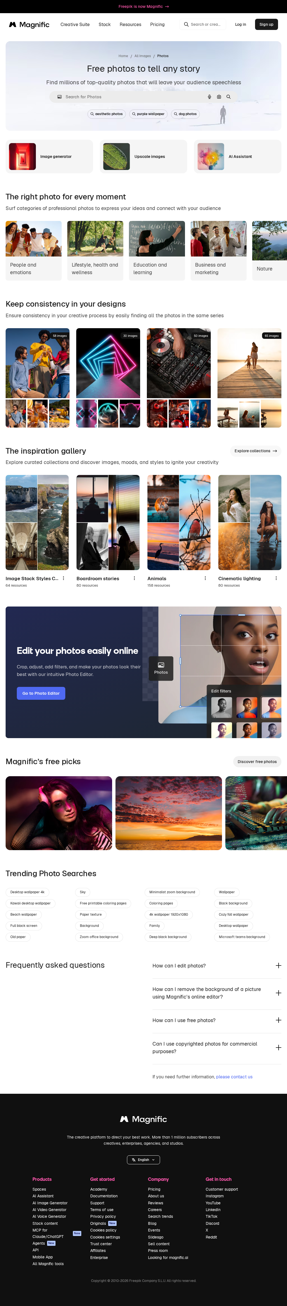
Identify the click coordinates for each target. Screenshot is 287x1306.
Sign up (267, 24)
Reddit (211, 1237)
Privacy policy (103, 1216)
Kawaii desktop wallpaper (30, 903)
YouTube (213, 1202)
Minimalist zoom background (172, 892)
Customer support (222, 1189)
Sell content (159, 1243)
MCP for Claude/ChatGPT (56, 1233)
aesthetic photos (109, 114)
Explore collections (252, 450)
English (143, 1160)
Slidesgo (155, 1237)
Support (97, 1202)
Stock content (45, 1223)
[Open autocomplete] (57, 97)
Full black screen (23, 925)
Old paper (18, 937)
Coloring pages (161, 903)
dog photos (188, 114)
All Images (143, 56)
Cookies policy (103, 1230)
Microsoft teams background (242, 937)
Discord (212, 1223)
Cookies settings (105, 1237)
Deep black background (168, 937)
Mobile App (43, 1257)
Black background (233, 903)
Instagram (215, 1195)
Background (89, 925)
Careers (155, 1209)
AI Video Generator (49, 1209)
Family (154, 925)
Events (154, 1230)
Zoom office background (99, 937)
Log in (240, 24)
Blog (152, 1223)
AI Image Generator (50, 1202)
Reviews (155, 1202)
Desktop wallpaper (233, 925)
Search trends (160, 1216)
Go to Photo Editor (41, 693)
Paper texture (91, 914)
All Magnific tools (48, 1263)
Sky (82, 892)
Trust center (101, 1243)
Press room (158, 1250)
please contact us (234, 1077)
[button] (143, 1159)
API (36, 1250)
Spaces (39, 1189)
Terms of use (102, 1209)
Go (18, 838)
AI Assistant (43, 1195)
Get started (102, 1179)
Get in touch (219, 1179)
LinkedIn (213, 1209)
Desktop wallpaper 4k (27, 892)
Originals (102, 1223)
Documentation (104, 1195)
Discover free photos (257, 761)
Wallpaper (227, 892)
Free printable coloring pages (103, 903)
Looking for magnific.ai (168, 1257)
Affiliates (98, 1250)
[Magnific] (143, 1120)
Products (42, 1179)
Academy (98, 1189)
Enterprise (99, 1257)
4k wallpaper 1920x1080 (168, 914)
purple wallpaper (151, 114)
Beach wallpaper (23, 914)
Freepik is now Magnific (141, 6)
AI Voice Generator (49, 1216)
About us (156, 1195)
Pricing (157, 24)
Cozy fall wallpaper (234, 914)
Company (158, 1179)
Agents (43, 1243)
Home (123, 56)
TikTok (211, 1216)
